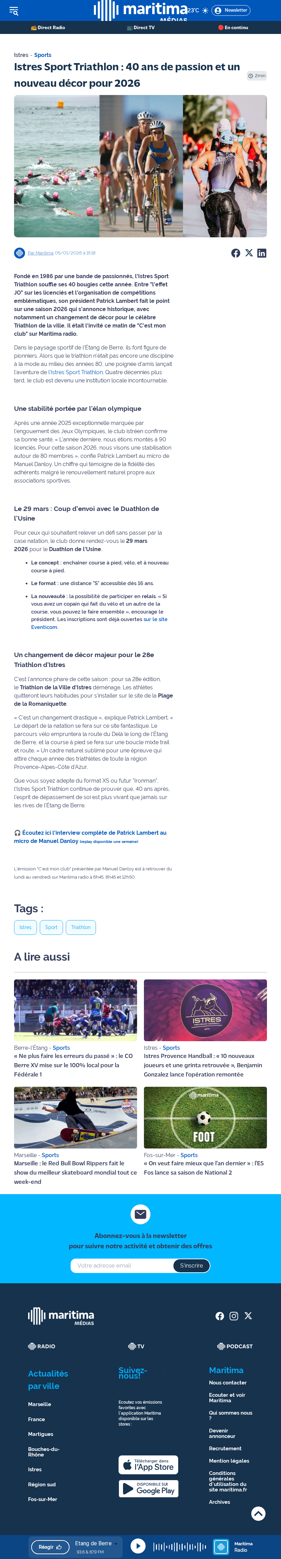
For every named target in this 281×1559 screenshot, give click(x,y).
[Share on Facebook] (236, 253)
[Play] (138, 1546)
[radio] (42, 1346)
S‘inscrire (191, 1265)
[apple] (148, 1464)
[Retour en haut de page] (258, 1513)
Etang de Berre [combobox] (93, 1543)
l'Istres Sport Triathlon (75, 372)
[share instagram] (234, 1316)
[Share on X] (249, 253)
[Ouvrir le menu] (47, 10)
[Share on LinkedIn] (262, 253)
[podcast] (235, 1346)
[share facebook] (220, 1316)
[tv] (136, 1346)
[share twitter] (248, 1316)
